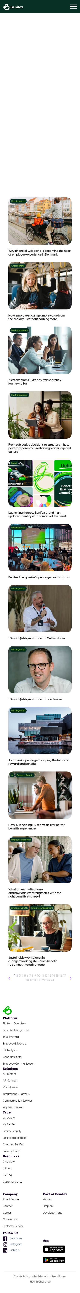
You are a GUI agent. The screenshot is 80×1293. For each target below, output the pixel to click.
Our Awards (10, 1219)
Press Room (58, 1276)
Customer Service (13, 1226)
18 (27, 980)
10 (39, 975)
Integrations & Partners (16, 1094)
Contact (7, 1206)
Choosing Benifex (13, 1144)
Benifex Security (12, 1131)
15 (57, 975)
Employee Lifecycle (14, 1043)
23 (48, 980)
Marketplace (10, 1087)
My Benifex (9, 1124)
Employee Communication (18, 1064)
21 (40, 980)
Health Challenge (40, 1282)
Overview (9, 1118)
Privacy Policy (11, 1151)
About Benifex (11, 1199)
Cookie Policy (22, 1276)
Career (7, 1213)
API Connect (10, 1080)
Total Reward (11, 1037)
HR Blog (7, 1175)
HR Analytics (10, 1050)
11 (42, 975)
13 (49, 975)
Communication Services (17, 1101)
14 (53, 975)
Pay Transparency (14, 1107)
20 (35, 980)
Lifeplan (48, 1206)
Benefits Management (16, 1030)
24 (52, 980)
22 (44, 980)
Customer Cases (12, 1182)
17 (64, 975)
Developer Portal (53, 1213)
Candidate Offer (12, 1057)
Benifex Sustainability (15, 1138)
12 (46, 975)
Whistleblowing (41, 1276)
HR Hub (7, 1168)
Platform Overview (14, 1023)
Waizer (47, 1199)
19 (31, 980)
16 (61, 975)
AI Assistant (9, 1074)
